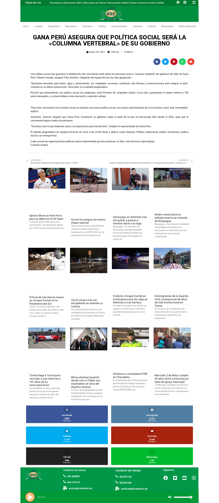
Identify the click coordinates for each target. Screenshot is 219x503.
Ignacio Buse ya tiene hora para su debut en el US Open (46, 217)
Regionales (54, 26)
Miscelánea (167, 26)
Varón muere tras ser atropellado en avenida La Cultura (87, 303)
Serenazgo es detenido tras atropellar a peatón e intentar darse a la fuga (130, 220)
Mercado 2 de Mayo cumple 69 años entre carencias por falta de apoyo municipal (172, 378)
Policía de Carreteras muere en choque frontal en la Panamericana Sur (46, 300)
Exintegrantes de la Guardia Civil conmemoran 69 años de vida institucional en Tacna (171, 300)
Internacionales (119, 26)
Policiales (87, 26)
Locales (38, 26)
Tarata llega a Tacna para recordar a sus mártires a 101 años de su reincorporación (44, 380)
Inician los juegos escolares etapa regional (88, 221)
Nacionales (71, 26)
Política (102, 26)
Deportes (138, 26)
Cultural (152, 26)
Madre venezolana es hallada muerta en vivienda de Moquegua (171, 217)
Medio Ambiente (187, 26)
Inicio (26, 26)
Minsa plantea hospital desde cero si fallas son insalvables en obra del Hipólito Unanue (85, 382)
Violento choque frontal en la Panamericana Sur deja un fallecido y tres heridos (130, 299)
